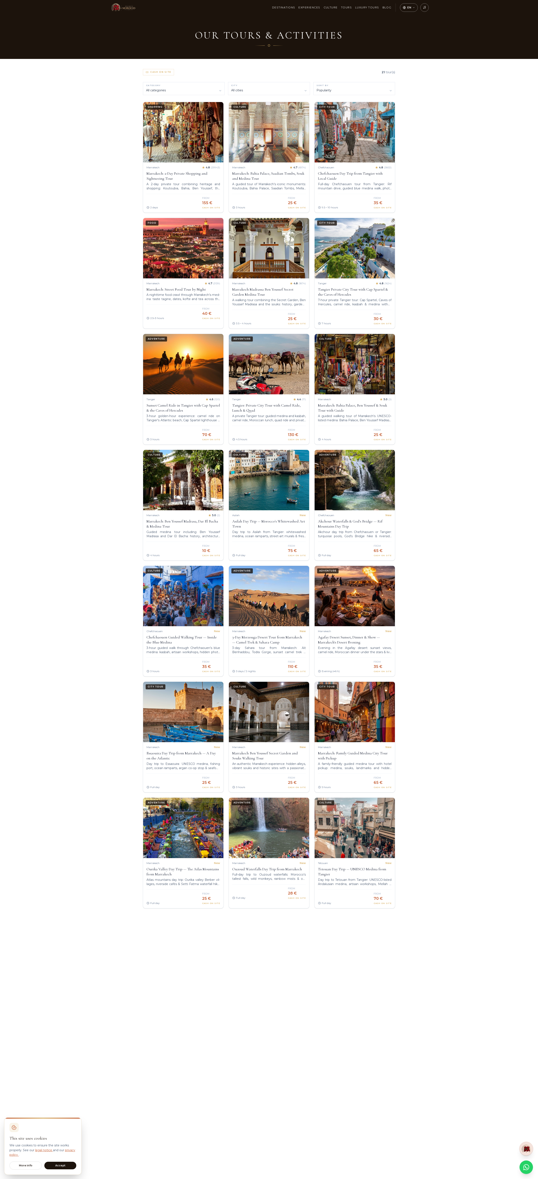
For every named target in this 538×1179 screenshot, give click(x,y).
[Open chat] (526, 1147)
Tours (346, 7)
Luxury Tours (367, 7)
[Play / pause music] (424, 7)
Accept (60, 1165)
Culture (331, 7)
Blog (387, 7)
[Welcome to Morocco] (122, 7)
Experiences (309, 7)
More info (26, 1165)
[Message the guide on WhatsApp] (526, 1167)
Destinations (283, 7)
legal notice (44, 1150)
